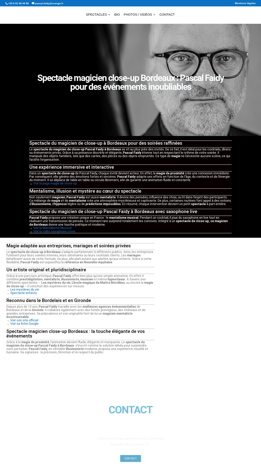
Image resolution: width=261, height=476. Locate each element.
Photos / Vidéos (138, 14)
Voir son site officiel (24, 320)
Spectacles (96, 14)
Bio (117, 14)
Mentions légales (245, 3)
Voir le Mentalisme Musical (52, 228)
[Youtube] (151, 424)
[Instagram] (123, 424)
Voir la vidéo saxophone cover (54, 231)
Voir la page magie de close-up (55, 183)
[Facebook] (110, 424)
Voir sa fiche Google (24, 323)
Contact (167, 14)
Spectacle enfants (23, 293)
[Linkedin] (137, 424)
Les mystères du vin (24, 289)
